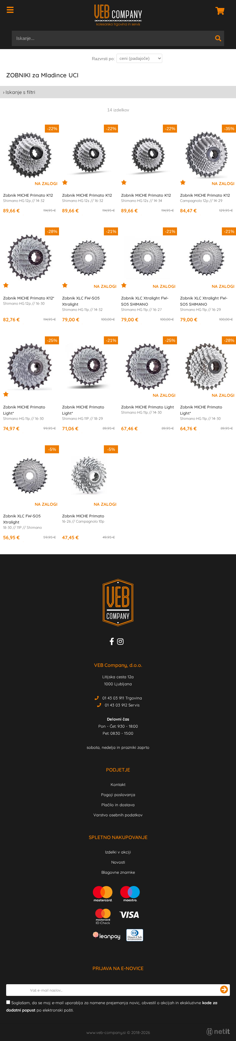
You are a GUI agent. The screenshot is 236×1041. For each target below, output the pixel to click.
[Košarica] (218, 10)
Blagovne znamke (118, 872)
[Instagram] (122, 642)
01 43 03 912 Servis (122, 704)
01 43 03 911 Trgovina (122, 697)
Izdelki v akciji (118, 851)
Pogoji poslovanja (118, 794)
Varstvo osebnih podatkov (118, 814)
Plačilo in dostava (118, 804)
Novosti (118, 862)
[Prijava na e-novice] (224, 990)
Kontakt (118, 784)
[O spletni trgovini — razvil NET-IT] (218, 1031)
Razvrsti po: (103, 58)
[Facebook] (113, 642)
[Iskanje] (218, 38)
